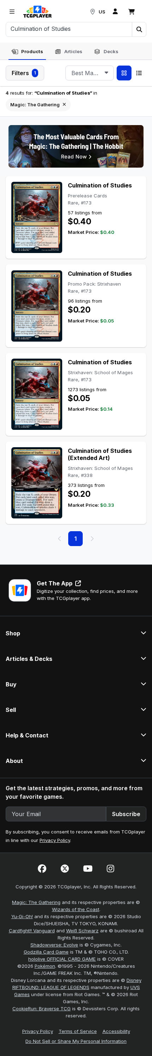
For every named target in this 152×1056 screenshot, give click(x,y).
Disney (134, 980)
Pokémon (45, 966)
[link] (37, 12)
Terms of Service (78, 1031)
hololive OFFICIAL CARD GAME (62, 959)
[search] (69, 28)
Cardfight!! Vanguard (32, 930)
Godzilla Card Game (46, 952)
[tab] (27, 52)
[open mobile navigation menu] (12, 11)
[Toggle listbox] (106, 73)
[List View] (138, 73)
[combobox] (89, 73)
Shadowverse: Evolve (54, 945)
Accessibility (116, 1031)
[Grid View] (124, 73)
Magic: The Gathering (36, 902)
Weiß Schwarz (82, 930)
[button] (139, 29)
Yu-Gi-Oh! (22, 916)
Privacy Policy (55, 840)
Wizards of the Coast (75, 909)
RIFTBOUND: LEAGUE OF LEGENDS (50, 987)
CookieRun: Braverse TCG (41, 1008)
